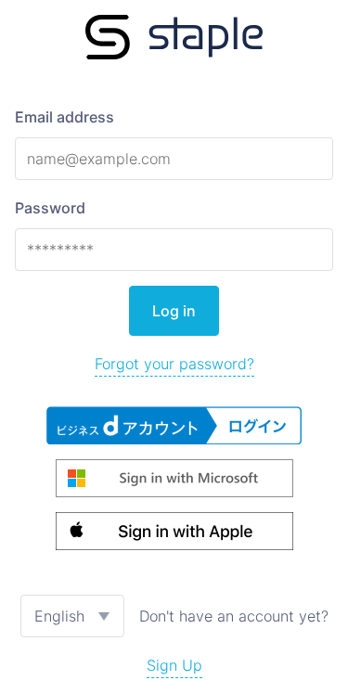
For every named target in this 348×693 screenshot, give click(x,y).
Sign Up (174, 665)
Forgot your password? (174, 363)
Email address (64, 117)
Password (50, 208)
